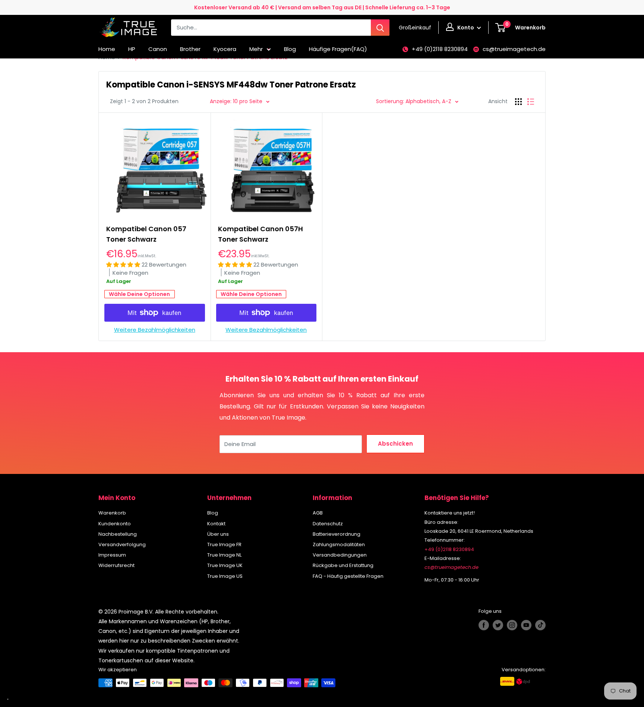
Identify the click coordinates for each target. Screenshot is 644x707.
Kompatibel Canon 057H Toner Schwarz (260, 234)
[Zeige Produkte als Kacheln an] (518, 101)
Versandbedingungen (340, 554)
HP (131, 49)
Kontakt (216, 523)
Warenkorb (112, 512)
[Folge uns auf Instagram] (512, 625)
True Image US (225, 576)
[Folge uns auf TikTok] (540, 625)
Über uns (218, 534)
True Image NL (224, 554)
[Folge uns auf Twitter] (498, 625)
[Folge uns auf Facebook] (484, 625)
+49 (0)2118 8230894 (440, 49)
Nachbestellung (117, 534)
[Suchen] (380, 27)
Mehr (256, 49)
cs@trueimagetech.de (514, 49)
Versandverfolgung (122, 544)
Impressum (112, 554)
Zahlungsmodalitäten (339, 544)
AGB (318, 512)
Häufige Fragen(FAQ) (338, 49)
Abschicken (395, 444)
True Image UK (225, 565)
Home (106, 49)
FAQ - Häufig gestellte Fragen (348, 576)
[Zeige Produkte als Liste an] (530, 101)
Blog (290, 49)
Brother (190, 49)
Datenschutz (328, 523)
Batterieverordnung (336, 534)
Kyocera (225, 49)
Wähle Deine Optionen (139, 294)
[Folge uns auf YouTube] (526, 625)
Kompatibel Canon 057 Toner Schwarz (146, 234)
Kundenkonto (114, 523)
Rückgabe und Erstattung (343, 565)
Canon (157, 49)
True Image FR (224, 544)
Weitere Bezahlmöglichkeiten (154, 330)
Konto (466, 27)
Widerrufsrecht (116, 565)
